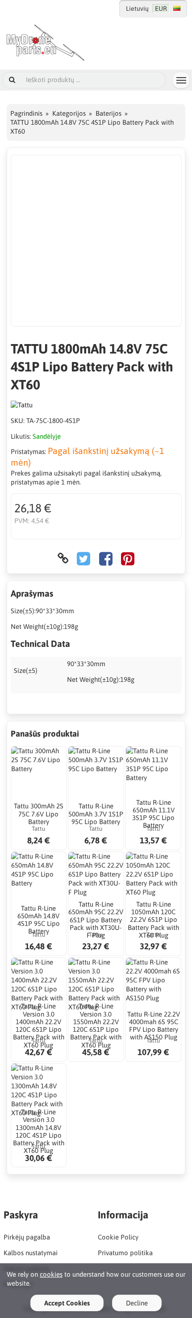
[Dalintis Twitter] (83, 558)
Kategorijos (69, 113)
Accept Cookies (67, 1303)
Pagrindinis (26, 113)
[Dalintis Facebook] (106, 558)
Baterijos (108, 113)
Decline (137, 1303)
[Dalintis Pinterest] (127, 558)
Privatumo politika (125, 1253)
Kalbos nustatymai (31, 1253)
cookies (51, 1274)
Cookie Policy (118, 1237)
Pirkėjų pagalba (27, 1237)
